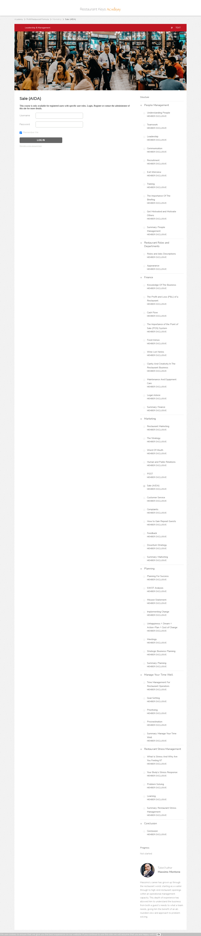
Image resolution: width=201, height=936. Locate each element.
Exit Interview (154, 172)
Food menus (153, 340)
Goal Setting (153, 698)
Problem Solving (155, 784)
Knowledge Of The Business (161, 285)
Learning (151, 796)
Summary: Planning (156, 663)
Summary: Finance (156, 407)
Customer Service (156, 497)
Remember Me (30, 132)
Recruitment (153, 160)
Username (25, 115)
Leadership (152, 136)
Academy (18, 19)
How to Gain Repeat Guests (161, 521)
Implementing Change (158, 611)
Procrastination (154, 721)
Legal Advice (153, 395)
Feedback (152, 533)
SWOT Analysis (155, 588)
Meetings (152, 639)
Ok (158, 934)
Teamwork (152, 124)
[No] (162, 935)
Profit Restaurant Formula (37, 19)
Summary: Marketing (157, 557)
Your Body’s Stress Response (162, 772)
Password (25, 124)
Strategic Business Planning (161, 651)
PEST (150, 473)
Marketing (57, 19)
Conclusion (152, 831)
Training (151, 184)
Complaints (152, 509)
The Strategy (153, 438)
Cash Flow (152, 312)
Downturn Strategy (157, 545)
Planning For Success (158, 576)
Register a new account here (31, 146)
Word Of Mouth (155, 450)
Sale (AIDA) (153, 485)
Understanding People (158, 112)
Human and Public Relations (161, 462)
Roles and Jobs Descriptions (161, 253)
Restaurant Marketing (158, 426)
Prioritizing (152, 710)
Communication (154, 148)
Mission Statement (156, 599)
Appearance (153, 265)
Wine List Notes (155, 351)
